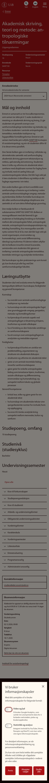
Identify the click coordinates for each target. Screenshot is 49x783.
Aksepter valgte (26, 771)
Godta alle (39, 771)
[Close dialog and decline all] (43, 685)
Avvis (10, 771)
